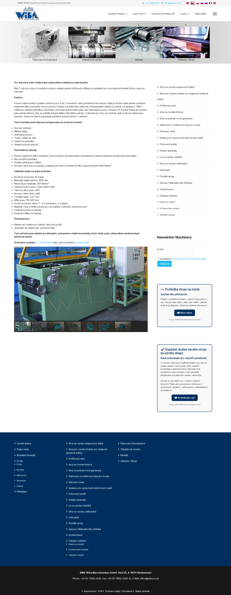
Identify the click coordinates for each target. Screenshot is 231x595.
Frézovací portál (168, 144)
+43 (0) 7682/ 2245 (90, 578)
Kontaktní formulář (163, 14)
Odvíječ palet (82, 242)
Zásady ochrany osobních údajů (189, 258)
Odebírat (164, 263)
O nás (183, 14)
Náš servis (21, 475)
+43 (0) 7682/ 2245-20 (119, 578)
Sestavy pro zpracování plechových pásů (181, 137)
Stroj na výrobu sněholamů (173, 163)
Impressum (89, 591)
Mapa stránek (142, 591)
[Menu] (215, 13)
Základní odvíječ (167, 215)
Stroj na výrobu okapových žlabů (177, 87)
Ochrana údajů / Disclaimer (119, 591)
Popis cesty (139, 14)
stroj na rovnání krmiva (171, 112)
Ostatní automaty (168, 150)
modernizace (166, 189)
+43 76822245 (152, 3)
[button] (19, 283)
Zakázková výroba (130, 449)
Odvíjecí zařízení (168, 195)
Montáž (124, 455)
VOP (100, 591)
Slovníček (21, 480)
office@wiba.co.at (172, 3)
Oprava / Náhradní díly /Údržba (176, 182)
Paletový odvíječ (167, 202)
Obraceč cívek (167, 131)
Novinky (20, 470)
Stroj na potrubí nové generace (176, 118)
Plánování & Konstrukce (133, 443)
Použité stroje (167, 176)
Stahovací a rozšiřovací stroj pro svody (180, 125)
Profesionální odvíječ (169, 208)
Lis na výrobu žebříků (171, 157)
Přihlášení (200, 14)
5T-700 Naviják (44, 242)
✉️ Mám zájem (184, 312)
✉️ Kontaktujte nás (184, 397)
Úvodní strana (116, 14)
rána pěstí (165, 170)
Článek (20, 486)
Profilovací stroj (168, 105)
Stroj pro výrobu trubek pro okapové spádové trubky (182, 96)
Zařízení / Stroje (129, 461)
